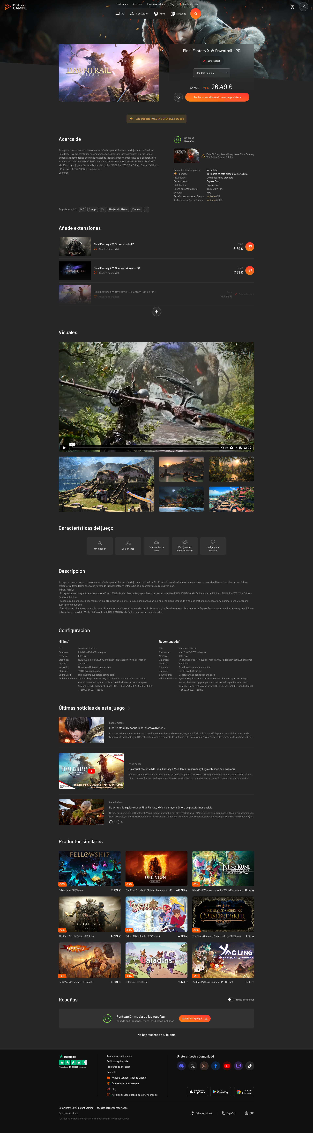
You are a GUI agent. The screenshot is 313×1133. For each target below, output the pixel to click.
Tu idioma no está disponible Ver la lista (227, 173)
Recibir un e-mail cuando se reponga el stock (217, 97)
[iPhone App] (197, 1091)
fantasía (136, 209)
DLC (82, 209)
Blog (172, 4)
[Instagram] (204, 1065)
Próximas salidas (156, 4)
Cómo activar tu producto (220, 177)
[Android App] (220, 1091)
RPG (209, 192)
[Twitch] (238, 1065)
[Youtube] (227, 1065)
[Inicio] (16, 7)
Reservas (137, 4)
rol (102, 209)
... (146, 209)
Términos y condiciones (119, 1055)
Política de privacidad (118, 1061)
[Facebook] (215, 1065)
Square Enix (213, 181)
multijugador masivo (118, 209)
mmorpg (93, 209)
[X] (192, 1065)
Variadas (211, 196)
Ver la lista (212, 170)
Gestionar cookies (68, 1113)
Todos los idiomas (245, 999)
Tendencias (121, 4)
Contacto (111, 1072)
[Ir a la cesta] (292, 6)
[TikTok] (249, 1065)
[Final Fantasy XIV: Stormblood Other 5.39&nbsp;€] (75, 246)
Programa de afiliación (118, 1066)
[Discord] (181, 1065)
